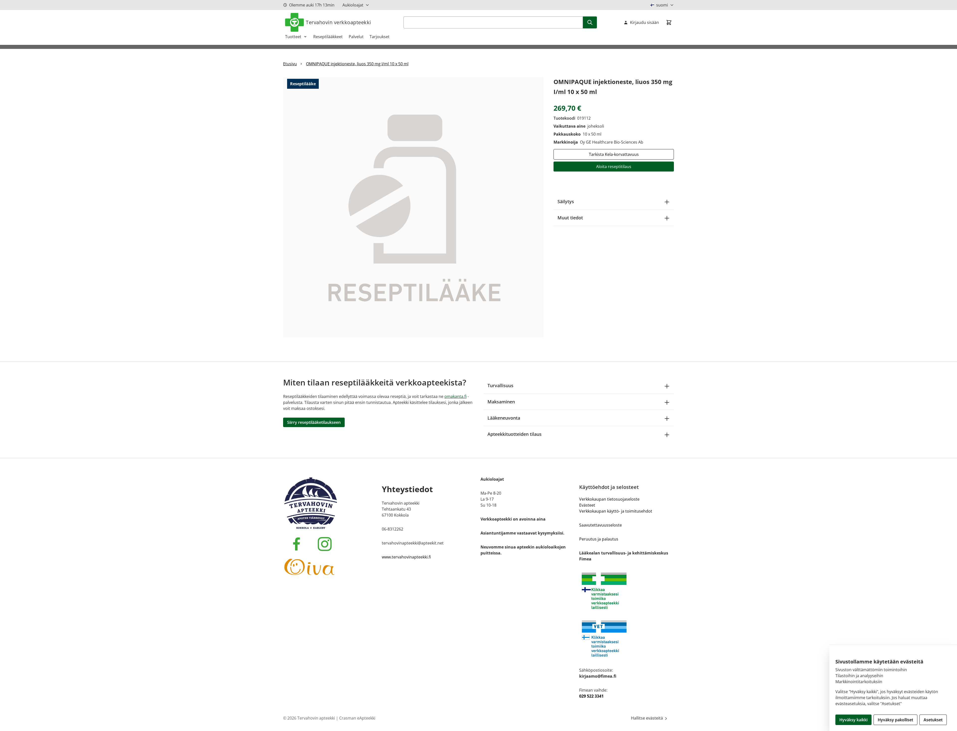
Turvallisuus (500, 385)
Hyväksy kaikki (853, 720)
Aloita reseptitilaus (613, 166)
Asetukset (933, 720)
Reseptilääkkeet (328, 36)
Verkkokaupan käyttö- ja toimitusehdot (615, 511)
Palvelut (356, 36)
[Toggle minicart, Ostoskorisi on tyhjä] (669, 22)
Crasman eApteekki (357, 718)
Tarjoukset (380, 36)
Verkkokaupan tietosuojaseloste (609, 499)
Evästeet (587, 505)
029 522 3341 (591, 696)
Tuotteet (293, 36)
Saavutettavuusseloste (600, 525)
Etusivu (290, 64)
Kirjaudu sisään (644, 22)
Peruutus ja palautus (598, 539)
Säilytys (566, 201)
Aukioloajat (352, 5)
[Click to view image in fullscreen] (413, 207)
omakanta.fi (455, 396)
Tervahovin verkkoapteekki (338, 22)
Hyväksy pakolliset (895, 720)
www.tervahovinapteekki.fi (406, 557)
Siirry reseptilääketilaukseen (314, 422)
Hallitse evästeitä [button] (647, 718)
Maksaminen (501, 402)
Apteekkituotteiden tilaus (514, 434)
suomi (662, 5)
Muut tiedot (570, 218)
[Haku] (590, 22)
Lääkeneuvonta (503, 418)
